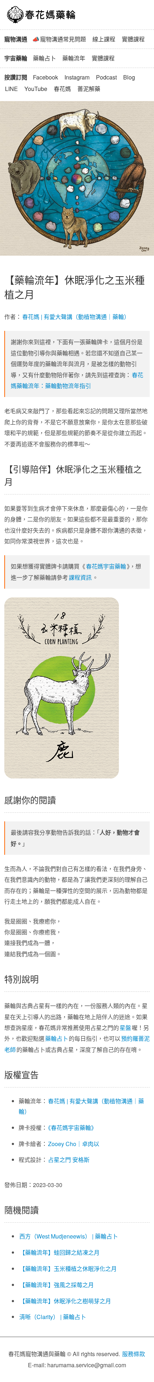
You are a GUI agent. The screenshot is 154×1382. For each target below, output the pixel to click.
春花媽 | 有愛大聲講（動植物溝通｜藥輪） (76, 317)
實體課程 (133, 39)
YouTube (35, 89)
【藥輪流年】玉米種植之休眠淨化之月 (68, 1268)
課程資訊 (80, 577)
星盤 (125, 1027)
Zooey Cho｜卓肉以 (73, 1144)
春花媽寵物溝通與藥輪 (41, 15)
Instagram (77, 77)
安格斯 (81, 1159)
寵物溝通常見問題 (63, 39)
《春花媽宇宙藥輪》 (72, 1127)
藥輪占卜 (44, 58)
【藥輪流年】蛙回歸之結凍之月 (59, 1252)
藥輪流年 (73, 58)
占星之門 (59, 1159)
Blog (129, 77)
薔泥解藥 (88, 89)
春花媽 (62, 89)
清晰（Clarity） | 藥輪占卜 (52, 1317)
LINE (11, 89)
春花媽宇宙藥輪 (106, 566)
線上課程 (103, 39)
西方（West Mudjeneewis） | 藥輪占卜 (68, 1236)
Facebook (45, 77)
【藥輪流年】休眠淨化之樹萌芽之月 (65, 1301)
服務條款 (133, 1354)
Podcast (106, 77)
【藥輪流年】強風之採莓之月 (56, 1285)
